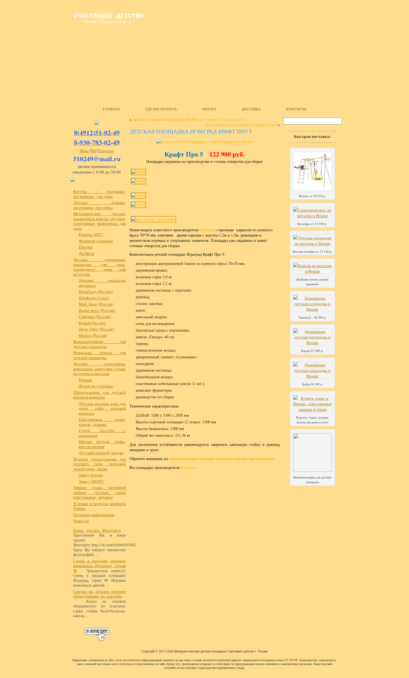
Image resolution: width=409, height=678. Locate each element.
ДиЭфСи (86, 253)
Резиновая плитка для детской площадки (99, 355)
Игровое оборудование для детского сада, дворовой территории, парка (99, 463)
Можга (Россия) (93, 335)
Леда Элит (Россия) (96, 329)
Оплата (209, 108)
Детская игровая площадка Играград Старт (241, 124)
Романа (85, 380)
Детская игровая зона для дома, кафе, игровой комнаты (102, 408)
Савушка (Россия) (95, 316)
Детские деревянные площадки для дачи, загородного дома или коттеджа (99, 267)
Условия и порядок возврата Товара (99, 506)
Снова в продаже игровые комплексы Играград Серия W (99, 565)
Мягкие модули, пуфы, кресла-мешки (102, 444)
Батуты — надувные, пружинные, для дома (99, 193)
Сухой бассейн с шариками (102, 433)
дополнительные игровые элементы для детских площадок (221, 458)
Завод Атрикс (91, 475)
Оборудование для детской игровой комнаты (99, 394)
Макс (84, 150)
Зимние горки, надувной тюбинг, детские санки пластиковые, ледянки (99, 492)
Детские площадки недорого (102, 282)
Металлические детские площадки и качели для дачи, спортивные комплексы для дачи (99, 221)
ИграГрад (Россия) (96, 291)
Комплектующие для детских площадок (99, 344)
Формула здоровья (96, 241)
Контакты (296, 108)
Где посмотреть (161, 108)
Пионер (86, 247)
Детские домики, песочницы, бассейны (99, 205)
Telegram (106, 150)
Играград (207, 229)
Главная (111, 108)
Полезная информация (93, 514)
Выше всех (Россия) (97, 310)
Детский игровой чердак (101, 452)
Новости (81, 520)
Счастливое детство (108, 16)
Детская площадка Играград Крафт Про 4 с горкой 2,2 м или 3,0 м (188, 119)
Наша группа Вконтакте (97, 530)
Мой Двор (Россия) (96, 304)
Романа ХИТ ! (91, 234)
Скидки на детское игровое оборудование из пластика (99, 593)
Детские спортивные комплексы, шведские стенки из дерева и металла (99, 368)
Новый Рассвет (92, 323)
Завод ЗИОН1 (91, 481)
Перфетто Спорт (94, 297)
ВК (93, 150)
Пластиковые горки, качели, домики (102, 421)
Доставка (251, 108)
